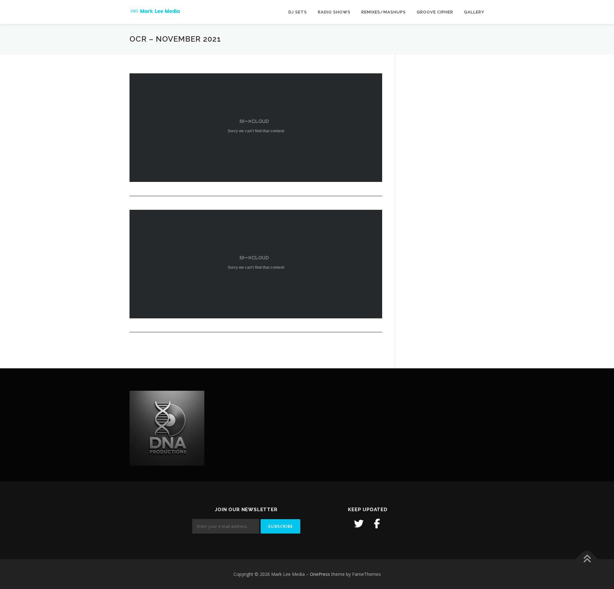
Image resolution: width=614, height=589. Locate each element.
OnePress (320, 574)
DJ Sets (297, 12)
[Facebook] (377, 523)
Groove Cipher (435, 12)
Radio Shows (334, 12)
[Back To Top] (587, 559)
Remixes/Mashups (383, 12)
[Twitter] (359, 523)
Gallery (474, 12)
